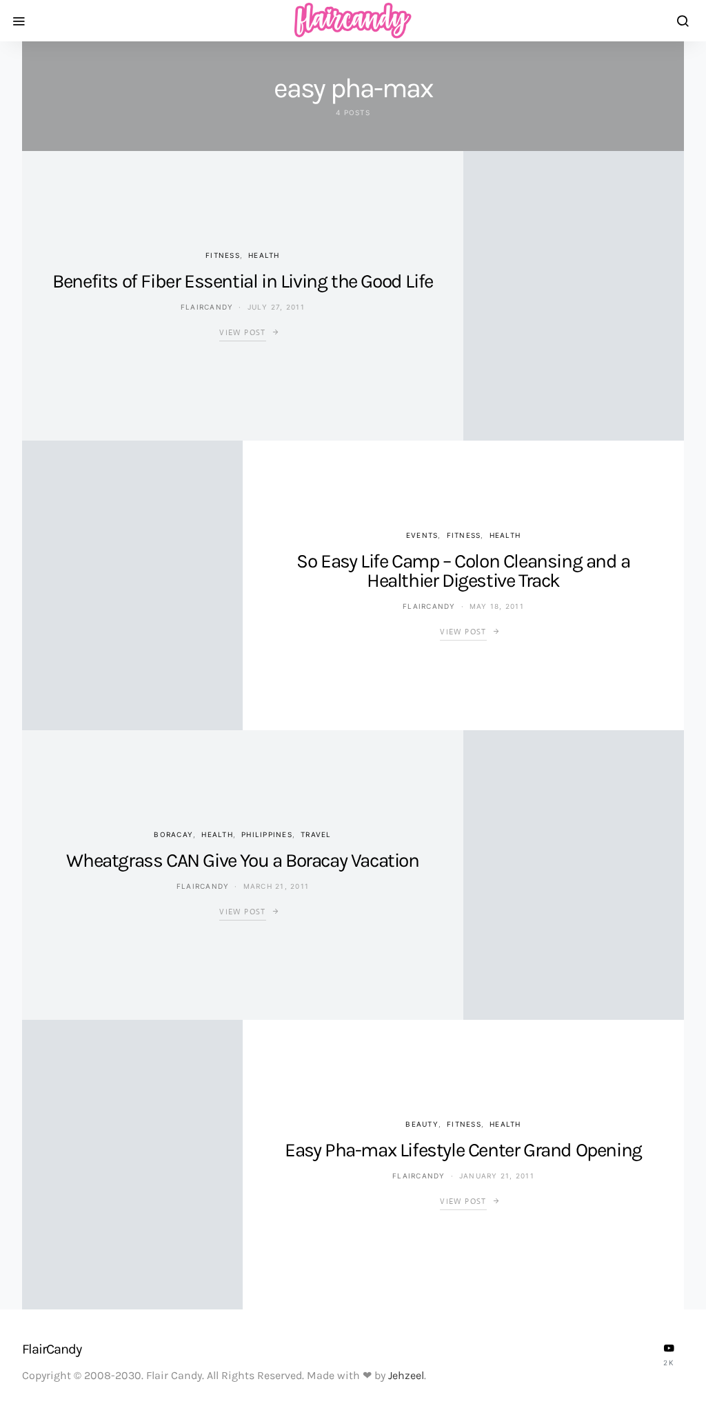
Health (264, 255)
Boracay (173, 834)
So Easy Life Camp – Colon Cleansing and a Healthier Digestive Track (463, 571)
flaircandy (207, 307)
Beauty (421, 1124)
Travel (316, 834)
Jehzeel (406, 1375)
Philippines (266, 834)
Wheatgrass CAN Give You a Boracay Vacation (242, 860)
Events (422, 535)
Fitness (222, 255)
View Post (242, 332)
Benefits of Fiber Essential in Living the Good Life (242, 281)
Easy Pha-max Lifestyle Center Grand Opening (463, 1149)
